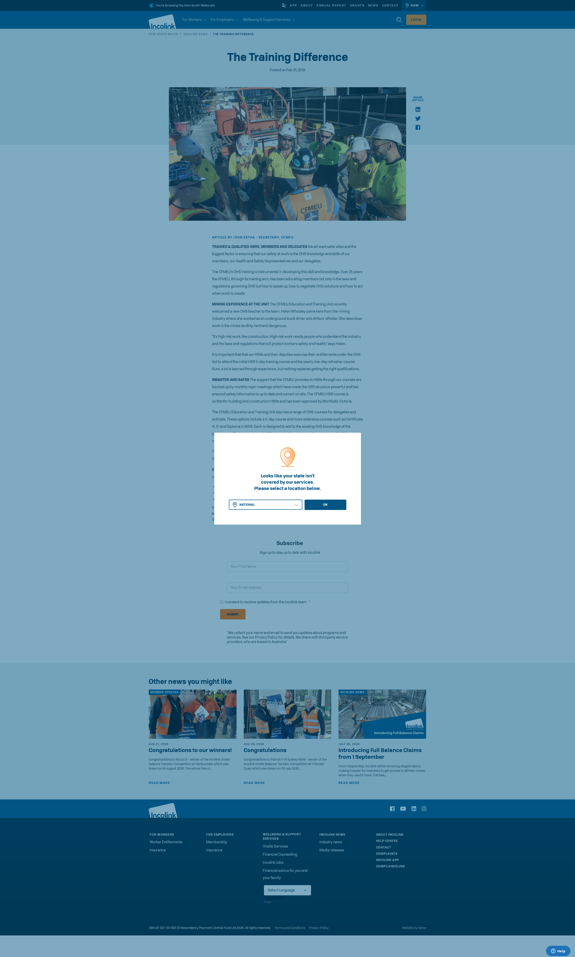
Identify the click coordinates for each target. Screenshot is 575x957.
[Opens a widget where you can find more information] (558, 951)
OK (325, 504)
